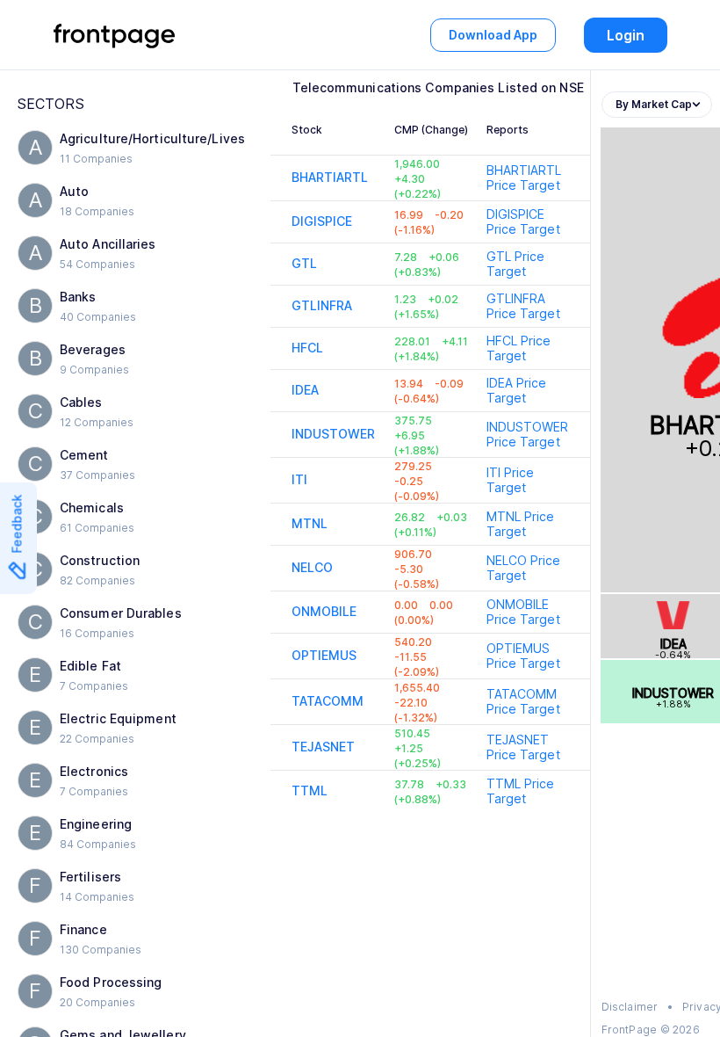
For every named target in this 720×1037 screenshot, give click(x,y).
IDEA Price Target (516, 390)
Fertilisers (90, 876)
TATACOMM (328, 700)
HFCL (307, 347)
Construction (100, 560)
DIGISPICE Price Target (523, 221)
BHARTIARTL (330, 177)
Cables (81, 402)
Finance (83, 929)
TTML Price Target (520, 791)
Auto (74, 191)
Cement (84, 454)
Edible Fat (90, 665)
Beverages (93, 349)
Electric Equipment (118, 718)
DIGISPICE (322, 221)
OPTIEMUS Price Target (523, 656)
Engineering (96, 823)
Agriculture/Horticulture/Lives (152, 138)
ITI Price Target (510, 480)
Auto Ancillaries (108, 243)
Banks (78, 296)
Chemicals (92, 507)
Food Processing (111, 982)
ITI (299, 479)
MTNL (310, 523)
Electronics (94, 771)
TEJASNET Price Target (523, 747)
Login (625, 35)
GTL (304, 263)
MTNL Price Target (520, 524)
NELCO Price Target (523, 568)
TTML (310, 790)
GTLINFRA (322, 305)
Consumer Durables (121, 613)
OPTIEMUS (324, 655)
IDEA (305, 389)
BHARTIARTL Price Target (524, 177)
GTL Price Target (515, 264)
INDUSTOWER (334, 433)
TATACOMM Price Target (523, 701)
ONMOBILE (324, 611)
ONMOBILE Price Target (523, 612)
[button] (135, 147)
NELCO (313, 567)
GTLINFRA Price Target (523, 306)
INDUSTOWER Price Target (527, 434)
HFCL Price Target (518, 348)
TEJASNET (324, 746)
